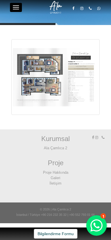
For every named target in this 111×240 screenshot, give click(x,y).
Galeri (55, 178)
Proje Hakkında (55, 172)
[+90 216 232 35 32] (90, 8)
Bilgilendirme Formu (56, 233)
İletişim (55, 183)
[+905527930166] (98, 8)
